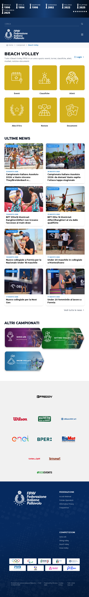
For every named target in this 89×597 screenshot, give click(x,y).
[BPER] (44, 439)
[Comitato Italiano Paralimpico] (73, 561)
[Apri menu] (82, 34)
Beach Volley (64, 544)
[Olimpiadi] (15, 561)
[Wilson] (20, 419)
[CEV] (35, 568)
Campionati (20, 45)
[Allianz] (68, 419)
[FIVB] (17, 568)
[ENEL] (20, 439)
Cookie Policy (61, 584)
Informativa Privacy (66, 504)
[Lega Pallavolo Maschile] (71, 568)
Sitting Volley (64, 540)
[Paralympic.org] (30, 561)
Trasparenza (64, 507)
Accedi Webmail (65, 496)
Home (11, 45)
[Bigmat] (68, 439)
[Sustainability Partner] (44, 472)
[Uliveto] (44, 419)
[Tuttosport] (54, 458)
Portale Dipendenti (66, 500)
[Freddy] (44, 396)
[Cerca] (82, 23)
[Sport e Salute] (44, 561)
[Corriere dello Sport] (34, 458)
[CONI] (58, 561)
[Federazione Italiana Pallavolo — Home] (16, 34)
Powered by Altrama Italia (50, 584)
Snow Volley (63, 548)
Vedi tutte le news (73, 310)
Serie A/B (62, 537)
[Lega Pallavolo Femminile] (53, 568)
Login (79, 57)
